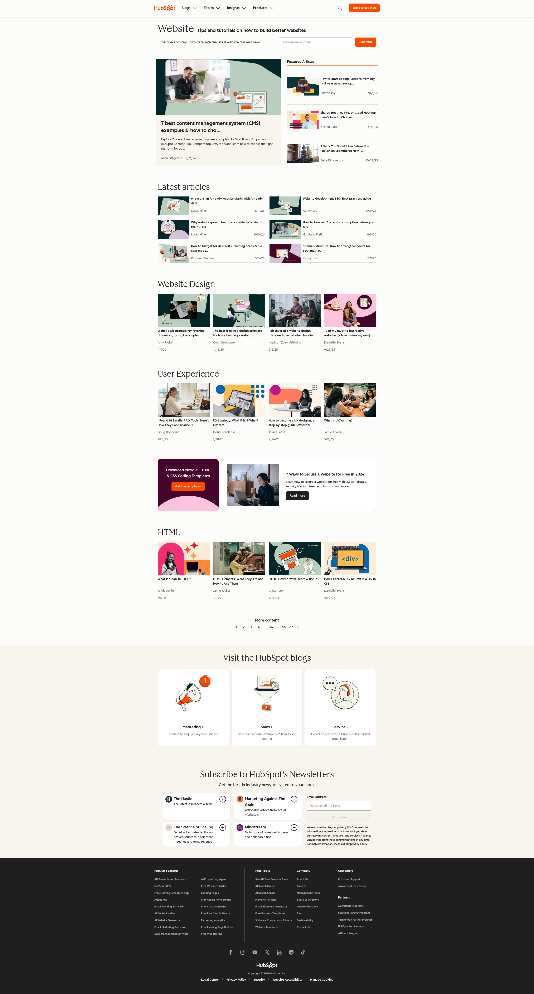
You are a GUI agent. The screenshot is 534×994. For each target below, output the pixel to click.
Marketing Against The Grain (265, 801)
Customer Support (349, 879)
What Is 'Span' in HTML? (174, 579)
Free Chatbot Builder (213, 906)
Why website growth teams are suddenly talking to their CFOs (227, 225)
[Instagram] (243, 953)
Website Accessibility (287, 979)
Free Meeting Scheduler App (171, 893)
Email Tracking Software (169, 906)
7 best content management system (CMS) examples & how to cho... (210, 126)
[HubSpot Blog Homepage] (164, 8)
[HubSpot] (267, 965)
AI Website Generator (167, 920)
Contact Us (303, 927)
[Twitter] (267, 953)
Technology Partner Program (355, 919)
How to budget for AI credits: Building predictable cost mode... (226, 248)
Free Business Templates (270, 913)
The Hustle (183, 798)
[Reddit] (291, 953)
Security (259, 979)
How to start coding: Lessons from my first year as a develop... (347, 81)
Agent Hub (160, 899)
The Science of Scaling (193, 827)
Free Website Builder (213, 886)
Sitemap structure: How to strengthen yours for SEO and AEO (336, 248)
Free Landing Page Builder (217, 927)
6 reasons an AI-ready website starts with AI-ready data (227, 201)
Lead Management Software (171, 933)
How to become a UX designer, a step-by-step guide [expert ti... (292, 423)
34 (271, 627)
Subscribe (339, 817)
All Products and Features (170, 879)
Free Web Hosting (211, 933)
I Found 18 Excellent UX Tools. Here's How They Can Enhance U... (183, 423)
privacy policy (358, 844)
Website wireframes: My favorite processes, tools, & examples (181, 333)
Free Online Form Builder (216, 899)
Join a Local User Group (352, 886)
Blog (299, 913)
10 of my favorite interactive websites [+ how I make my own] (347, 333)
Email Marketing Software (170, 927)
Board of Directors (308, 899)
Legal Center (210, 979)
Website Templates (266, 927)
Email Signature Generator (271, 906)
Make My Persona (265, 899)
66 (284, 627)
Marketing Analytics (213, 920)
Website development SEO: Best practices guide (337, 198)
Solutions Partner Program (354, 912)
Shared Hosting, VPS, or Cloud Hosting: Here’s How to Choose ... (348, 115)
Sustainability (305, 920)
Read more (299, 495)
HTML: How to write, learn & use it (293, 579)
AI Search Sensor (265, 893)
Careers (301, 886)
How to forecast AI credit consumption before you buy (338, 225)
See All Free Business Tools (271, 879)
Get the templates (188, 486)
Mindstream (255, 827)
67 (291, 627)
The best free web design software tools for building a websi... (237, 333)
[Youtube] (255, 953)
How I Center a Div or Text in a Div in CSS (350, 581)
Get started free (364, 8)
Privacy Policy (236, 979)
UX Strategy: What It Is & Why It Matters (235, 423)
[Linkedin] (279, 953)
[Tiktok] (303, 953)
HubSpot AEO (162, 886)
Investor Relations (308, 906)
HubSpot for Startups (351, 926)
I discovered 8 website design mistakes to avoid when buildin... (292, 333)
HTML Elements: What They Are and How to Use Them (238, 581)
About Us (302, 879)
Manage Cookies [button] (321, 979)
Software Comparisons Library (273, 920)
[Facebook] (230, 953)
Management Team (308, 893)
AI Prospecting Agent (214, 879)
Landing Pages (210, 893)
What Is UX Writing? (338, 420)
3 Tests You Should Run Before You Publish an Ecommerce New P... (344, 149)
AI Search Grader (265, 886)
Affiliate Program (348, 933)
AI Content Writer (164, 913)
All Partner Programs (351, 906)
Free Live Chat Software (215, 913)
